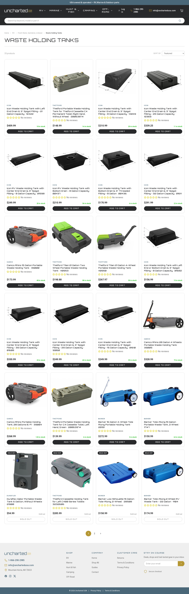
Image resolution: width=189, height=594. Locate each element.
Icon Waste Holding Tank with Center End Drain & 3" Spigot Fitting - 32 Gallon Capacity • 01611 (163, 191)
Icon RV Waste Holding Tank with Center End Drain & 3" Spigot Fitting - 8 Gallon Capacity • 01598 (26, 191)
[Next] (100, 533)
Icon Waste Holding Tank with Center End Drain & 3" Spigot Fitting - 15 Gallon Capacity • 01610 (117, 345)
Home (6, 33)
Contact (95, 572)
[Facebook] (5, 576)
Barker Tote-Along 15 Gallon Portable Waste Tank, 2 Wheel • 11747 (162, 425)
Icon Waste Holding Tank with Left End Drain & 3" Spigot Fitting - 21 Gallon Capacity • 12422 (26, 111)
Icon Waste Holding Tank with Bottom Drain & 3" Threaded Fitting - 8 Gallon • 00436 (114, 191)
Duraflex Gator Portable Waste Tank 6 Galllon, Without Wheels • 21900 (25, 502)
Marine (54, 10)
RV (41, 10)
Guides (95, 567)
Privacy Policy (123, 567)
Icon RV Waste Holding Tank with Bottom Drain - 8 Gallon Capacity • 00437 (71, 191)
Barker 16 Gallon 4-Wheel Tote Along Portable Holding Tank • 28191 (115, 425)
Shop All (95, 563)
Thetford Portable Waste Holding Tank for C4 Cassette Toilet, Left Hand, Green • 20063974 (71, 425)
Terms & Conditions (125, 563)
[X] (14, 576)
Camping (89, 10)
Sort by (157, 53)
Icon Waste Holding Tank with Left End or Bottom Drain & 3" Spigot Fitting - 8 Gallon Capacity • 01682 (163, 268)
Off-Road (105, 10)
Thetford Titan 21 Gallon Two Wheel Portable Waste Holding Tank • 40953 (70, 268)
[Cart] (182, 10)
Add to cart (26, 131)
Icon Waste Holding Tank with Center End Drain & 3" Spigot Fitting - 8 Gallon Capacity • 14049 (117, 111)
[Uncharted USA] (18, 10)
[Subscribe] (181, 563)
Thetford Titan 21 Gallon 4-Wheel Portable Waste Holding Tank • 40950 (117, 268)
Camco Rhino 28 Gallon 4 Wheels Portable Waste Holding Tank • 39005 (163, 345)
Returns (120, 558)
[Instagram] (10, 576)
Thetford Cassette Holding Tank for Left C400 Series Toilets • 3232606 (71, 502)
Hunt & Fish (71, 10)
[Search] (180, 20)
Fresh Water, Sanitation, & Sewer (30, 33)
